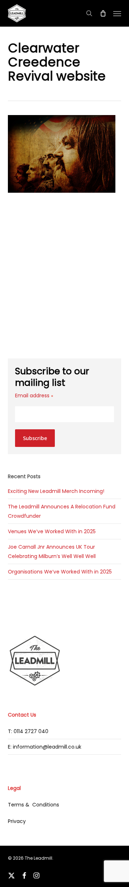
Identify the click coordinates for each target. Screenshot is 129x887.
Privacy (17, 821)
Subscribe (35, 438)
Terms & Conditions (33, 804)
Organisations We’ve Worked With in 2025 (60, 571)
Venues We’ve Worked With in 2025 (52, 531)
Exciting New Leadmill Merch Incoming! (56, 491)
